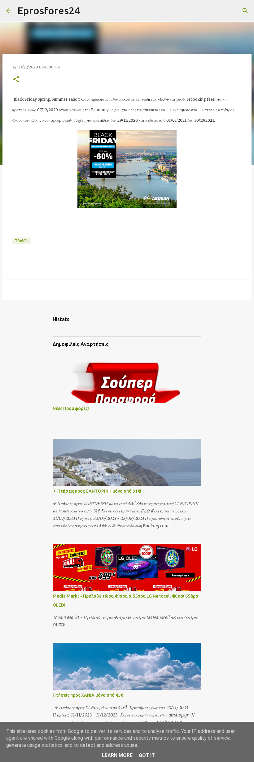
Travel (21, 241)
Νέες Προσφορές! (71, 408)
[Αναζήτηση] (88, 10)
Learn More (117, 755)
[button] (16, 80)
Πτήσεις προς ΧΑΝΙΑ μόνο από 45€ (88, 695)
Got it (147, 755)
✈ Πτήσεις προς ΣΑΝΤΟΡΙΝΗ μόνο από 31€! (97, 491)
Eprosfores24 (48, 10)
